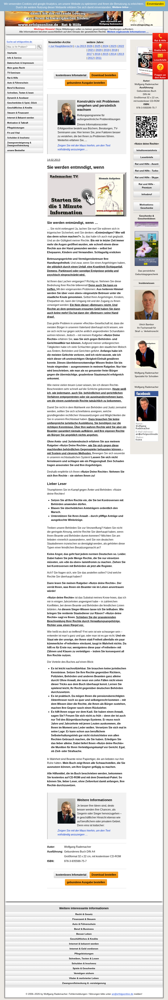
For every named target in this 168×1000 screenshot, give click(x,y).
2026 (90, 46)
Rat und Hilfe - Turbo (146, 171)
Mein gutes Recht (16, 68)
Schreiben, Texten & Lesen (84, 958)
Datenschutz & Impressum (20, 63)
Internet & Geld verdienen (84, 948)
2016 (97, 54)
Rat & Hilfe (12, 78)
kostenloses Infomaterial (71, 75)
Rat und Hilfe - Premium (147, 186)
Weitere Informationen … (128, 31)
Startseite (12, 53)
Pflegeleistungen (15, 128)
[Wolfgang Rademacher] (146, 440)
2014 (113, 54)
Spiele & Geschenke (84, 968)
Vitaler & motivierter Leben (84, 978)
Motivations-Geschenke (147, 206)
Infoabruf (147, 194)
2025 (97, 46)
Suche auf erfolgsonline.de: (19, 42)
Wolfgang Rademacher (146, 387)
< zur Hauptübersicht (60, 46)
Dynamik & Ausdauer (18, 98)
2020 (99, 50)
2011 (99, 58)
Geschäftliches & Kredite (19, 107)
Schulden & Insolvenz (18, 138)
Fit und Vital (13, 133)
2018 (114, 50)
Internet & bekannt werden (84, 943)
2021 (91, 50)
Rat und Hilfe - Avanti (146, 164)
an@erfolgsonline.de (122, 994)
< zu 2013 (80, 46)
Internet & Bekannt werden (20, 118)
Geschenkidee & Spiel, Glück (22, 103)
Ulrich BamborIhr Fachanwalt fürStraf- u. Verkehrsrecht (146, 327)
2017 (90, 54)
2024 (105, 46)
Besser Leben (84, 934)
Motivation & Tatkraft (17, 123)
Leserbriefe (146, 157)
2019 (107, 50)
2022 (121, 46)
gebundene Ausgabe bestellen (86, 82)
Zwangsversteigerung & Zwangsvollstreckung (19, 144)
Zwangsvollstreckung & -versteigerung (84, 983)
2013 (121, 54)
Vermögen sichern (84, 973)
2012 (91, 58)
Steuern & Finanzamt (18, 113)
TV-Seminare (13, 73)
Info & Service (14, 58)
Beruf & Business (16, 88)
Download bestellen (104, 75)
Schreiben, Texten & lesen (20, 93)
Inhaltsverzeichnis (146, 150)
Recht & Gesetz (84, 914)
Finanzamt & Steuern (84, 919)
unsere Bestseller (16, 150)
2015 (105, 54)
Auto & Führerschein (17, 83)
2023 (113, 46)
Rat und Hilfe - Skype (146, 177)
